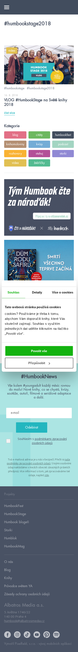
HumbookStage (15, 514)
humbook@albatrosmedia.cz (24, 621)
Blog (7, 570)
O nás (8, 562)
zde (47, 475)
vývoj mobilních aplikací (55, 643)
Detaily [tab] (37, 292)
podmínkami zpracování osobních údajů (49, 441)
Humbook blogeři (16, 522)
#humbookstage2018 (40, 88)
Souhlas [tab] (13, 292)
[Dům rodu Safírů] (39, 268)
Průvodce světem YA (18, 586)
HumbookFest (13, 506)
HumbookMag (14, 546)
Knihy (8, 578)
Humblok (10, 538)
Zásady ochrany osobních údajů (27, 594)
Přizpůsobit (36, 363)
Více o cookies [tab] (62, 292)
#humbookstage (14, 88)
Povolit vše (39, 351)
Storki (8, 530)
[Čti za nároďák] (39, 207)
